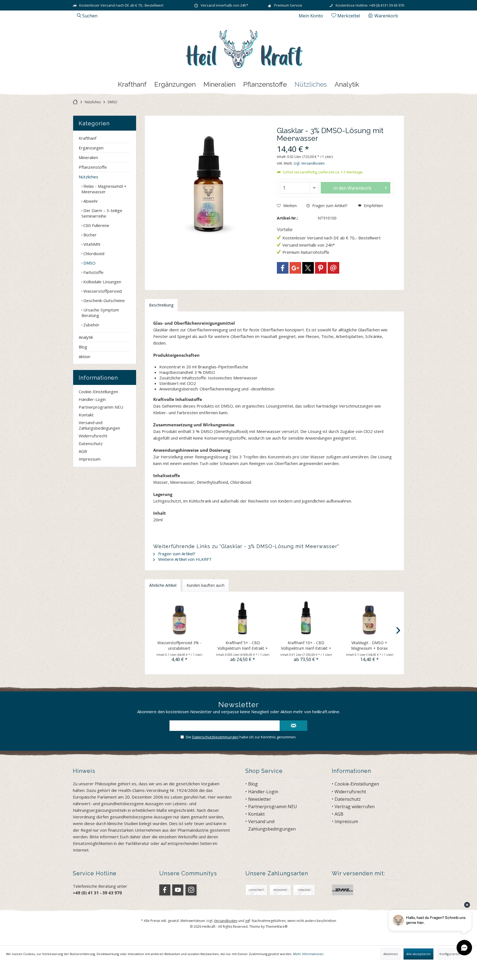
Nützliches (88, 176)
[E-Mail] (333, 268)
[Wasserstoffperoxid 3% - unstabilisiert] (179, 618)
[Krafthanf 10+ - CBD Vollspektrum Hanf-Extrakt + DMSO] (306, 618)
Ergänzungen (91, 147)
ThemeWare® (276, 926)
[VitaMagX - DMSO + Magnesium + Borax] (369, 618)
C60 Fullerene (95, 225)
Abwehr (90, 201)
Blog (83, 347)
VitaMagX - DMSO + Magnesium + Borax (369, 645)
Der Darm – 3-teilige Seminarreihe (101, 213)
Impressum (89, 459)
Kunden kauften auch (205, 585)
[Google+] (295, 268)
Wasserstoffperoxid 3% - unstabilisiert (179, 645)
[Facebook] (282, 268)
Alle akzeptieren (418, 954)
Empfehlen (373, 205)
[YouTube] (177, 889)
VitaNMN (91, 244)
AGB (83, 451)
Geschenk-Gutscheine (103, 300)
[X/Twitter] (308, 268)
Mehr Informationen (308, 954)
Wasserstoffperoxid (102, 291)
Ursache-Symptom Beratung (100, 312)
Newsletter (259, 799)
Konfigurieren (449, 954)
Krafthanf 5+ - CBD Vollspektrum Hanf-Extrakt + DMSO (243, 645)
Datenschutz (91, 443)
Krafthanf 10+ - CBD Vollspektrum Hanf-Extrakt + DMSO (306, 645)
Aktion (84, 356)
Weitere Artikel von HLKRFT (184, 559)
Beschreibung (161, 305)
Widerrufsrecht (93, 435)
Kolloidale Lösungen (101, 281)
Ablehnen (390, 954)
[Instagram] (191, 889)
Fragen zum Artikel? (329, 205)
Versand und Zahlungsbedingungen (99, 425)
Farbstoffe (93, 272)
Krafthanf (87, 138)
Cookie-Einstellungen (98, 391)
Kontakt (86, 414)
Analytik (86, 337)
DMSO (89, 263)
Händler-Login (92, 399)
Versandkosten (225, 920)
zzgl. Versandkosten (309, 163)
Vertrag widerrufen (355, 807)
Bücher (89, 234)
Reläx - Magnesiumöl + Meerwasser (103, 188)
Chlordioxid (93, 253)
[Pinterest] (321, 268)
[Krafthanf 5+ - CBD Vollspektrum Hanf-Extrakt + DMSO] (243, 618)
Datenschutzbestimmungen (215, 736)
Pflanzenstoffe (93, 167)
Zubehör (90, 324)
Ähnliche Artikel (162, 585)
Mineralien (88, 157)
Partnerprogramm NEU (101, 407)
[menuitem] (384, 15)
